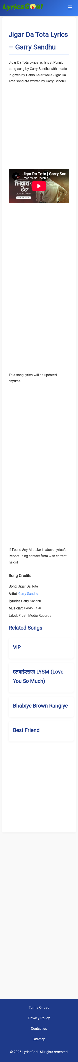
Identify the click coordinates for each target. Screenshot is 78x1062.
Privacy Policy (39, 1018)
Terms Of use (39, 1007)
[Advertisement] (39, 123)
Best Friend (26, 730)
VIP (17, 647)
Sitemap (39, 1039)
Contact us (39, 1028)
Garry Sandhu (28, 594)
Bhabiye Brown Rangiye (40, 706)
